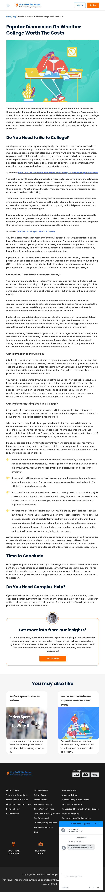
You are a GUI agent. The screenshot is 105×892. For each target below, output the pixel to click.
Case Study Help (69, 795)
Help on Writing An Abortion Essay (36, 231)
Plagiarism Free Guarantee (18, 804)
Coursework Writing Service (47, 813)
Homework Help (69, 790)
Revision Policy (13, 809)
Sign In (80, 5)
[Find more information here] (81, 855)
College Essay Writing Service (75, 799)
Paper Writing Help (70, 813)
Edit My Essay (40, 795)
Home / (9, 17)
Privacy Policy (12, 790)
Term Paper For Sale (43, 827)
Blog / (15, 17)
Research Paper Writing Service (76, 818)
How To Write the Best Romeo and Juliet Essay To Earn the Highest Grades (58, 172)
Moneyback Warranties (17, 799)
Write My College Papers (45, 822)
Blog (36, 832)
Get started (52, 658)
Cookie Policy (12, 813)
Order (93, 5)
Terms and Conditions (16, 795)
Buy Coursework (41, 818)
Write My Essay (41, 790)
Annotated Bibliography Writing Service (80, 809)
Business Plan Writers (72, 804)
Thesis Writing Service (44, 809)
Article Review (40, 799)
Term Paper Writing (43, 804)
